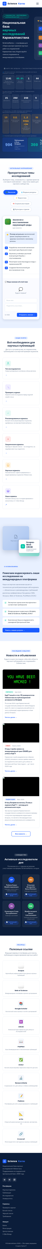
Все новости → (21, 834)
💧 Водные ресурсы (28, 192)
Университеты (7, 1198)
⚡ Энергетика (21, 198)
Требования (7, 1216)
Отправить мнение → (27, 315)
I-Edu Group (7, 1234)
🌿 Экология (10, 192)
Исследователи (8, 1196)
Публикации (7, 1193)
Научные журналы (9, 1190)
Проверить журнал (9, 1208)
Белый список (7, 1211)
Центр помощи (8, 1231)
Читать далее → (11, 717)
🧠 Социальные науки (21, 204)
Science (16, 3)
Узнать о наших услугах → (15, 630)
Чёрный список (8, 1213)
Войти (5, 1225)
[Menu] (37, 4)
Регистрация (7, 1228)
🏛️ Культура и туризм (21, 209)
